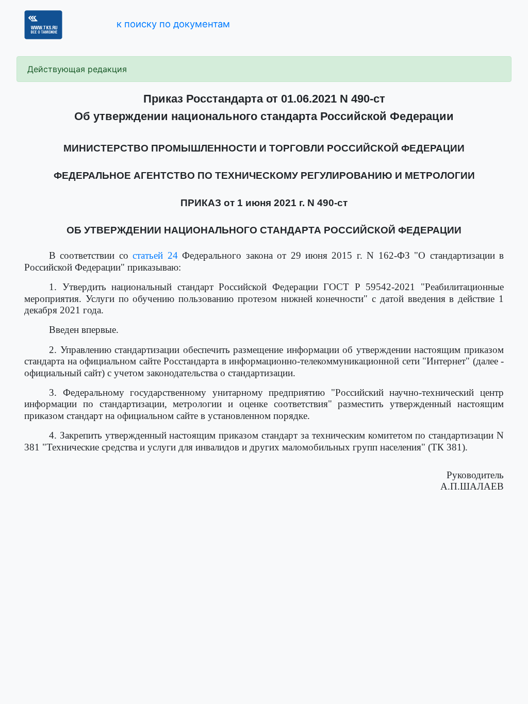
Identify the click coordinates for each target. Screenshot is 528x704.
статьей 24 (155, 255)
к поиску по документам (173, 23)
